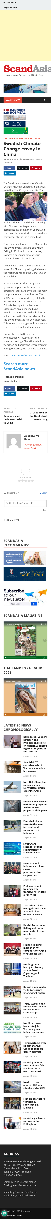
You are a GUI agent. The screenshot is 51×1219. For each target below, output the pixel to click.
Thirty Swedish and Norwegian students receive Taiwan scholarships (34, 1008)
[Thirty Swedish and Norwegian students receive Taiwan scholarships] (12, 1004)
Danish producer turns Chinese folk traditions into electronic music (33, 1067)
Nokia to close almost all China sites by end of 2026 (34, 1085)
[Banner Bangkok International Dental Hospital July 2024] (25, 564)
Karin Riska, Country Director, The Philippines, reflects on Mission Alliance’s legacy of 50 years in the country (35, 744)
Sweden (37, 139)
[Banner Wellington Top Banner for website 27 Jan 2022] (15, 119)
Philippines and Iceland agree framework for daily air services (34, 890)
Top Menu (11, 2)
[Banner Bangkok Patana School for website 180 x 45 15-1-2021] (15, 125)
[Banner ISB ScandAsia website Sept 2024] (25, 92)
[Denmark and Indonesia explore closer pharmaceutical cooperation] (12, 863)
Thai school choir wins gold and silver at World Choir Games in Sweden (34, 910)
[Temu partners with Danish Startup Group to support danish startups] (12, 1043)
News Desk (28, 159)
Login (44, 493)
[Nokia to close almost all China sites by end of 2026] (12, 1082)
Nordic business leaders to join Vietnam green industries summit (33, 1028)
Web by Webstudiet (13, 1215)
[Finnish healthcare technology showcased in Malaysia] (12, 1099)
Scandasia (25, 1211)
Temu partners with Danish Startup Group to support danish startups (34, 1047)
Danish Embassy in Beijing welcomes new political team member (34, 930)
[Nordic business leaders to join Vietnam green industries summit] (12, 1023)
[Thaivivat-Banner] (16, 132)
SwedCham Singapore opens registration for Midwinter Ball (32, 848)
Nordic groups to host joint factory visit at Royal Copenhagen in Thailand (33, 970)
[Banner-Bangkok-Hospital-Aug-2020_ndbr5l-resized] (15, 113)
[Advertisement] (25, 35)
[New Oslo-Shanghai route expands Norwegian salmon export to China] (12, 782)
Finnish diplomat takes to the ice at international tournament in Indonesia (33, 827)
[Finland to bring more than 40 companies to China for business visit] (12, 945)
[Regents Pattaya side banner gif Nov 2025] (25, 580)
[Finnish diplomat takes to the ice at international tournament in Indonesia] (12, 821)
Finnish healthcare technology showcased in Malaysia (34, 1103)
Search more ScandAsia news (19, 366)
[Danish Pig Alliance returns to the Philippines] (12, 1118)
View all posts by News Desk (33, 446)
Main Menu (14, 99)
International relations (21, 139)
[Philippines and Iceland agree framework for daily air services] (12, 886)
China (6, 139)
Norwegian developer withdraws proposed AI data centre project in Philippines (35, 806)
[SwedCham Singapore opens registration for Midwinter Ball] (12, 844)
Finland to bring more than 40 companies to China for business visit (34, 949)
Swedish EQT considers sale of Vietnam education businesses (34, 767)
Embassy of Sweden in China (27, 355)
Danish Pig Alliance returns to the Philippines (34, 1121)
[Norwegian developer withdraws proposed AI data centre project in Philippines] (12, 801)
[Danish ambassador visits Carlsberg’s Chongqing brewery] (12, 987)
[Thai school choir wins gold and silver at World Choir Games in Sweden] (12, 905)
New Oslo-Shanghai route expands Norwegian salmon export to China (34, 786)
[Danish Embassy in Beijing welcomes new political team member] (12, 925)
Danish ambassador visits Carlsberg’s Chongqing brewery (34, 989)
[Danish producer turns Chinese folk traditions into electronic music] (12, 1062)
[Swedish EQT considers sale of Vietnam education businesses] (12, 762)
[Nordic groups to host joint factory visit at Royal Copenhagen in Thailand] (12, 964)
